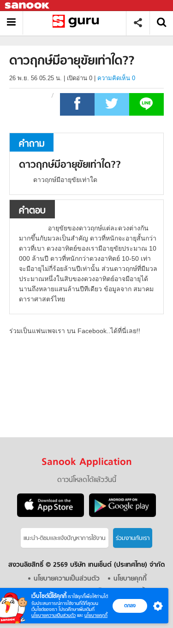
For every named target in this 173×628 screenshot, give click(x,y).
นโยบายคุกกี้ (95, 615)
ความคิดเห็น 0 (116, 78)
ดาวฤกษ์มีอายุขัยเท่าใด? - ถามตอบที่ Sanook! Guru (78, 23)
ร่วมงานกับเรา (132, 538)
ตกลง (130, 605)
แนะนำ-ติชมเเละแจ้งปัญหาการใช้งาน (65, 538)
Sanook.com (28, 6)
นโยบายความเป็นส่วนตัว (53, 615)
